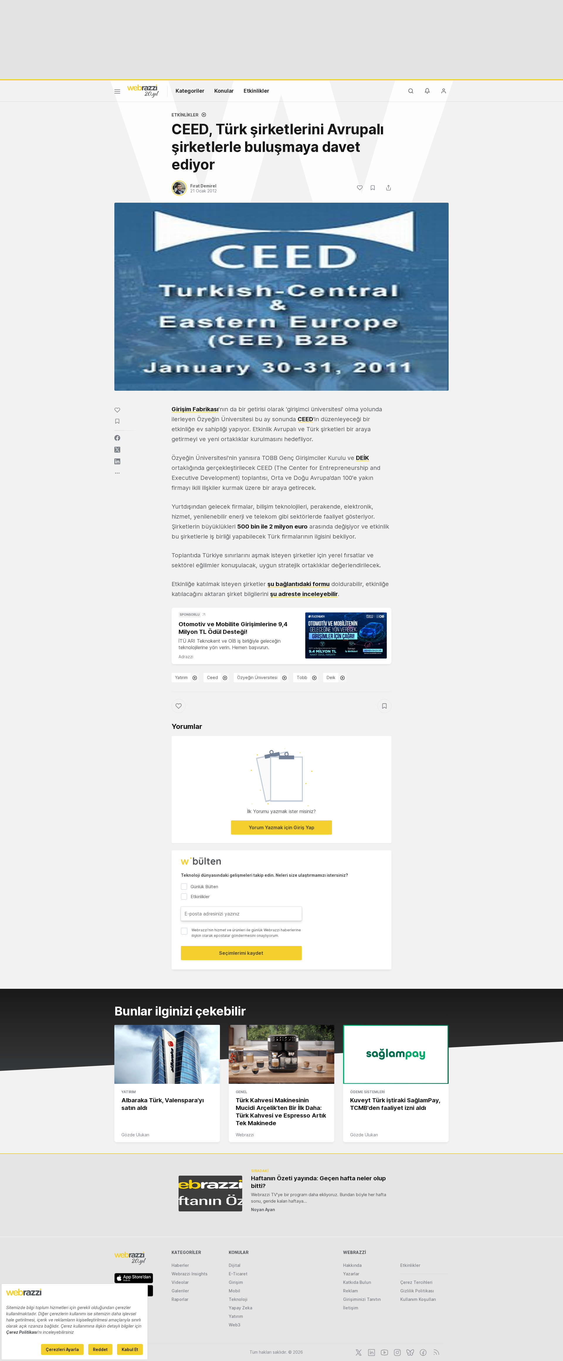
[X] (358, 1351)
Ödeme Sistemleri (367, 1092)
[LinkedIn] (370, 1351)
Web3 (234, 1324)
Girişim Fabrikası (195, 409)
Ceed (212, 677)
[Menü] (117, 92)
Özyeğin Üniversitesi (257, 677)
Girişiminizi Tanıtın (362, 1299)
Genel (241, 1092)
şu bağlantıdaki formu (298, 584)
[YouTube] (383, 1351)
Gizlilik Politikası (417, 1290)
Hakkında (352, 1265)
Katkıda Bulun (357, 1282)
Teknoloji (238, 1299)
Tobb (302, 677)
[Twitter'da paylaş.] (117, 450)
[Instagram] (396, 1351)
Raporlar (180, 1299)
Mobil (234, 1290)
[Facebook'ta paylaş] (117, 438)
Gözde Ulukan (135, 1134)
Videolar (180, 1282)
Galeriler (180, 1290)
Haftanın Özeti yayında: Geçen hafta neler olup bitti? (318, 1182)
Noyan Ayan (263, 1209)
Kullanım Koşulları (418, 1299)
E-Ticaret (238, 1273)
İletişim (350, 1307)
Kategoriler (190, 91)
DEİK (362, 457)
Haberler (180, 1265)
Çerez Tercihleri (416, 1282)
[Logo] (143, 91)
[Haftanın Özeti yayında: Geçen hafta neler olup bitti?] (210, 1193)
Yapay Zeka (240, 1307)
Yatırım (181, 677)
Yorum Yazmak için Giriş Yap (281, 827)
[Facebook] (422, 1351)
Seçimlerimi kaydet (241, 953)
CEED (305, 419)
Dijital (234, 1265)
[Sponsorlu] (346, 635)
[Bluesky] (409, 1351)
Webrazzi (245, 1134)
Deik (331, 677)
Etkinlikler (256, 91)
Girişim (236, 1282)
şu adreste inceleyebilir (304, 593)
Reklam (350, 1290)
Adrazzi (186, 656)
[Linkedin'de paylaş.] (117, 461)
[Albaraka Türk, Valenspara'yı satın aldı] (167, 1054)
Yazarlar (351, 1273)
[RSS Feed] (435, 1351)
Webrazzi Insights (190, 1273)
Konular (224, 91)
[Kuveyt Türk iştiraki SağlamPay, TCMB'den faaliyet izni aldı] (396, 1054)
